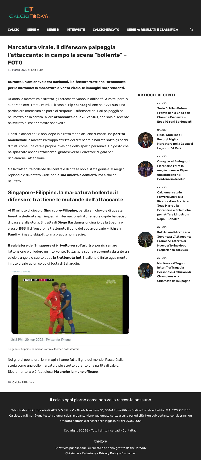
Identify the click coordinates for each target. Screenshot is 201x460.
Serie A (33, 29)
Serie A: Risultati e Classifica (152, 29)
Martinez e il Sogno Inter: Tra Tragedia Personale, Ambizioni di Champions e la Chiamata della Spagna (174, 272)
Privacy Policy (109, 453)
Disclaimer (129, 453)
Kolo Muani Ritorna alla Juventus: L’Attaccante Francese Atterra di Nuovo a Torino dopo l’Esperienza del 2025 (174, 241)
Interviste (76, 29)
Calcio (13, 29)
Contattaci (130, 430)
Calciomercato (106, 29)
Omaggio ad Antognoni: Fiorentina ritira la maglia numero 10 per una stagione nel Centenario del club (174, 170)
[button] (191, 30)
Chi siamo (72, 453)
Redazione (89, 453)
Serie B (53, 29)
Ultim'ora (28, 382)
